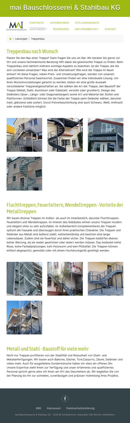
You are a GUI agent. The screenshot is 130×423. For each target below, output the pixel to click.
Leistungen (37, 29)
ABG (38, 408)
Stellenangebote (87, 22)
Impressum (54, 408)
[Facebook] (65, 398)
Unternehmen (59, 22)
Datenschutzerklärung (80, 408)
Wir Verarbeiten (86, 29)
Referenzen (61, 29)
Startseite (36, 22)
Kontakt (110, 29)
